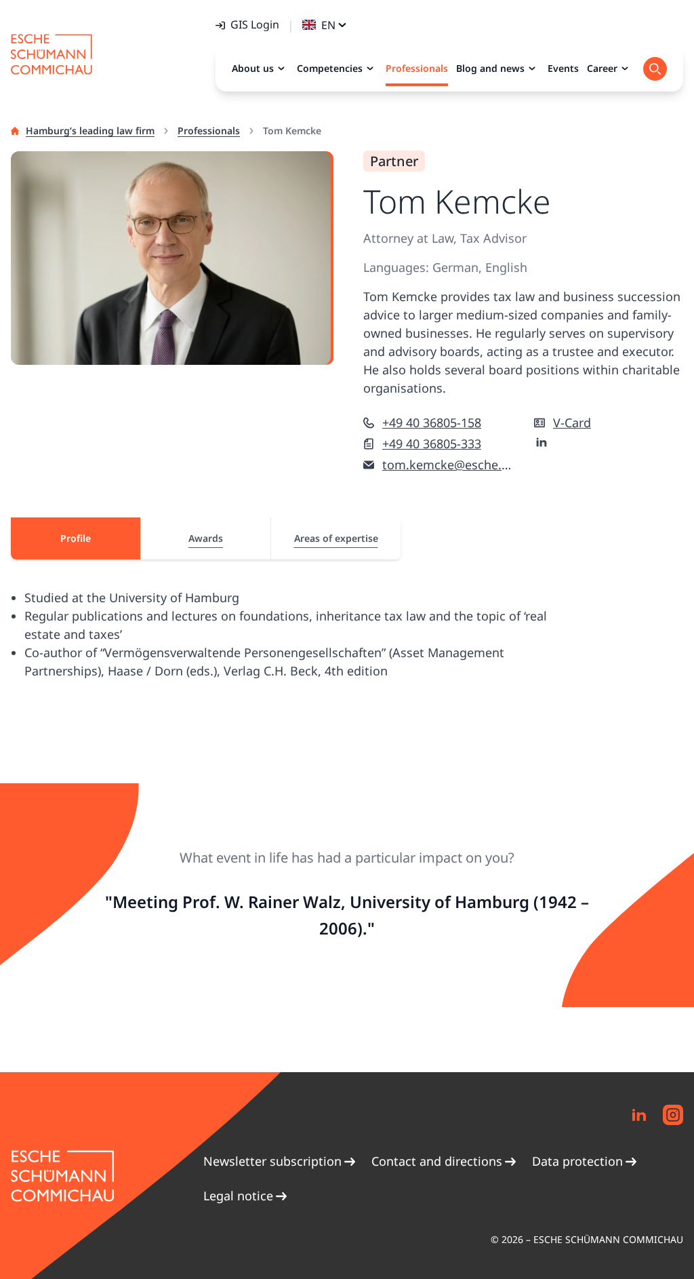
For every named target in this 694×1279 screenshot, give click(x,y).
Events (563, 68)
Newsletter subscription (272, 1161)
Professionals (209, 130)
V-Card (572, 422)
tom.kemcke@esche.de (447, 464)
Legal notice (238, 1195)
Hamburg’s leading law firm (90, 130)
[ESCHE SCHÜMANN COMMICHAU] (51, 54)
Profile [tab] (75, 538)
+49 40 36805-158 (431, 422)
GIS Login (254, 24)
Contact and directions (436, 1161)
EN (328, 25)
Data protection (577, 1161)
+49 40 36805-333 (431, 443)
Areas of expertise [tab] (336, 538)
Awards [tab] (205, 538)
